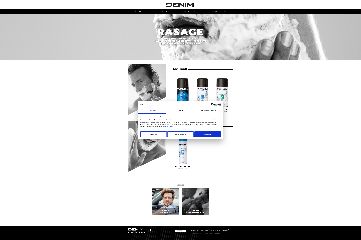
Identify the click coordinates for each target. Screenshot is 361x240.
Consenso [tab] (152, 111)
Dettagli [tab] (180, 111)
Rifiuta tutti (153, 134)
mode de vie (219, 12)
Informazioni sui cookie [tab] (208, 111)
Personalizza (179, 134)
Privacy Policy (204, 233)
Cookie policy (195, 233)
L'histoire (190, 12)
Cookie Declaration (214, 233)
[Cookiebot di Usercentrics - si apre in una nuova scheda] (212, 104)
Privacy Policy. (167, 126)
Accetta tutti (208, 134)
